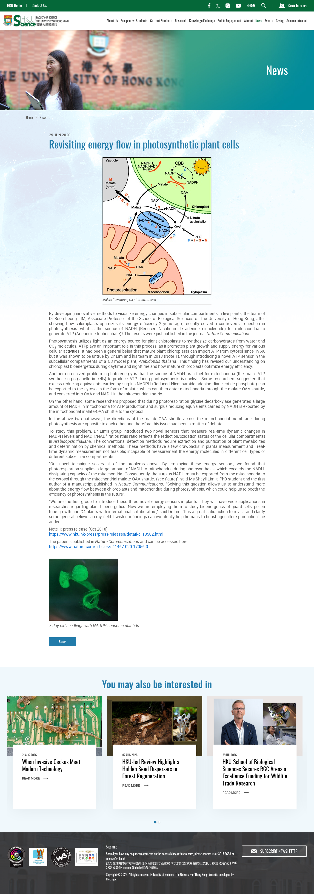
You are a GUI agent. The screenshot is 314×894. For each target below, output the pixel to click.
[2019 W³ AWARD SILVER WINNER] (61, 857)
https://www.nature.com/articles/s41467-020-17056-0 (98, 546)
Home (29, 117)
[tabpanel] (54, 758)
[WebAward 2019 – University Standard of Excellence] (38, 857)
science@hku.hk (115, 858)
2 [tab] (159, 822)
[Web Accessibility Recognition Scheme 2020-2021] (86, 857)
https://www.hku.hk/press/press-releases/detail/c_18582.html (106, 534)
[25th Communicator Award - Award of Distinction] (16, 857)
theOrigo (111, 879)
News (43, 117)
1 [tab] (155, 822)
